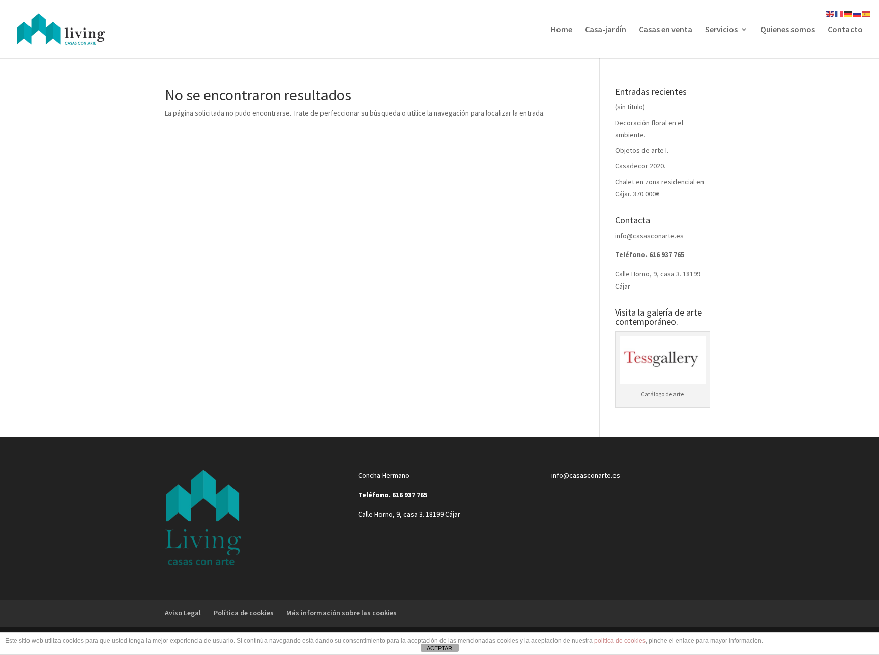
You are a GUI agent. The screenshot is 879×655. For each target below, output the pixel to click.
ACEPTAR (439, 648)
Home (561, 29)
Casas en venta (665, 29)
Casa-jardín (605, 29)
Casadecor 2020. (640, 165)
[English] (830, 13)
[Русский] (857, 13)
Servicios (721, 29)
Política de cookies (244, 612)
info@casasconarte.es (649, 235)
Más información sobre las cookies (341, 612)
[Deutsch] (848, 13)
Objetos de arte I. (641, 150)
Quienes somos (787, 29)
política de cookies (620, 640)
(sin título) (630, 106)
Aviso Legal (183, 612)
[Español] (866, 13)
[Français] (839, 13)
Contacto (845, 29)
